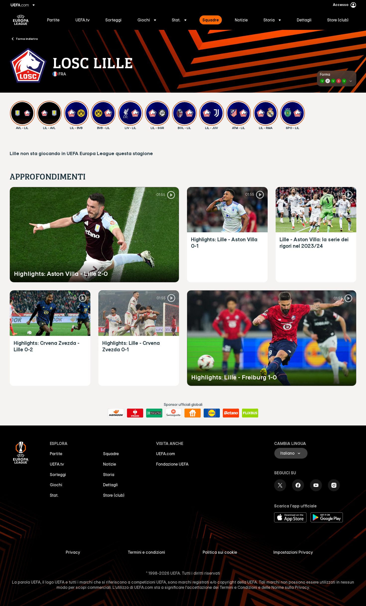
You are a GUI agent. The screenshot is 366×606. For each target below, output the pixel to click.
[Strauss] (135, 413)
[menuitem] (55, 20)
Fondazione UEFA (172, 464)
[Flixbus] (250, 413)
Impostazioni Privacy (293, 552)
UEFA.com (165, 453)
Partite (56, 453)
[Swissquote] (173, 413)
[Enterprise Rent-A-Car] (154, 413)
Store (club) (113, 495)
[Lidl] (212, 413)
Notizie (109, 464)
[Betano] (231, 413)
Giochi (56, 485)
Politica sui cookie (220, 552)
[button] (146, 20)
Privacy (73, 552)
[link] (53, 20)
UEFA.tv (57, 464)
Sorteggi (58, 474)
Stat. (54, 495)
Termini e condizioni (146, 552)
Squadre (111, 453)
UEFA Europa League (21, 20)
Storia (108, 474)
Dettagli (110, 485)
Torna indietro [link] (27, 38)
